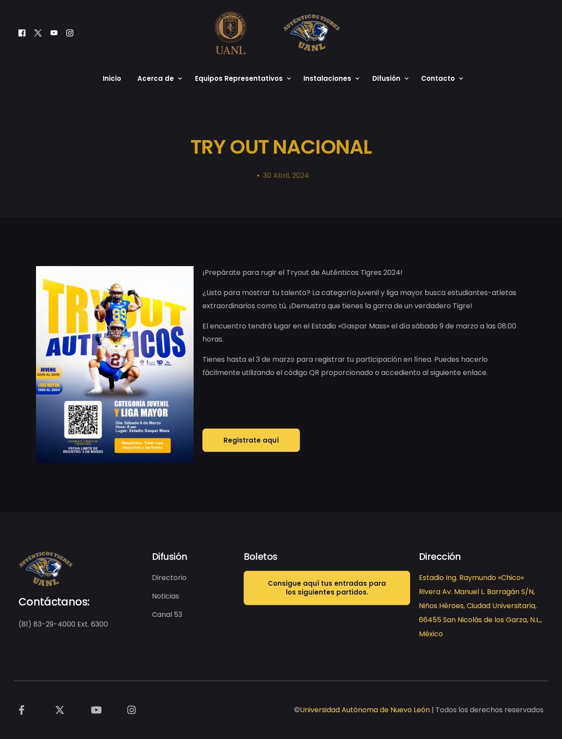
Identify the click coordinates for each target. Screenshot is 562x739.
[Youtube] (54, 33)
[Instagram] (70, 33)
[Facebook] (22, 33)
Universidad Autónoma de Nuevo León (365, 710)
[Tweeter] (38, 33)
